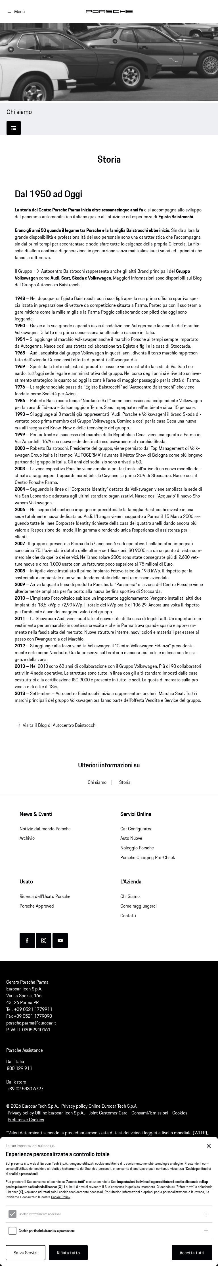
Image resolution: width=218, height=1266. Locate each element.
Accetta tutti (192, 1252)
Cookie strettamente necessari (40, 1214)
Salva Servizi (25, 1252)
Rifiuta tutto (68, 1252)
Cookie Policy (60, 1197)
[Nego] (208, 1146)
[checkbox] (12, 1214)
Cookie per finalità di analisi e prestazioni (47, 1231)
